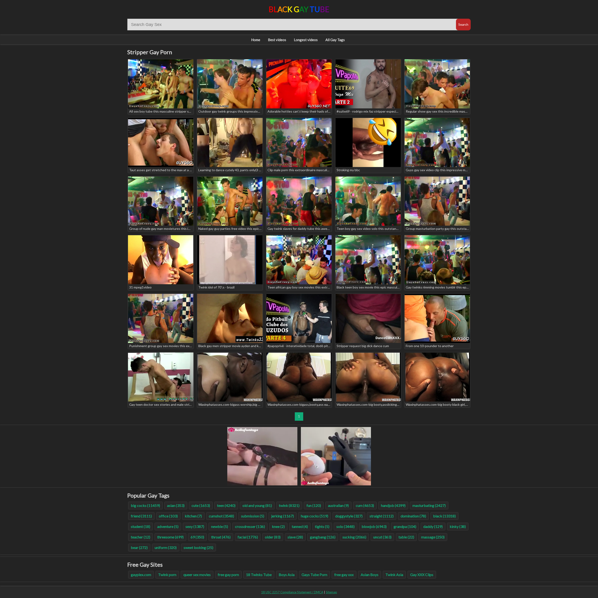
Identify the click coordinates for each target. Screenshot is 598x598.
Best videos (277, 40)
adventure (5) (167, 526)
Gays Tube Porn (314, 574)
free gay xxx (344, 574)
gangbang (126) (322, 537)
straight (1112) (382, 516)
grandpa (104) (405, 526)
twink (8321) (289, 505)
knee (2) (278, 526)
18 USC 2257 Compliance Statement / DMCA (292, 592)
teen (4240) (226, 505)
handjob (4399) (393, 505)
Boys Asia (287, 574)
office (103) (168, 516)
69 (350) (197, 537)
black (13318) (444, 516)
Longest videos (306, 40)
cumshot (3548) (221, 516)
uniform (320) (166, 547)
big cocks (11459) (145, 505)
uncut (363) (382, 537)
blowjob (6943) (374, 526)
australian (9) (338, 505)
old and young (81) (257, 505)
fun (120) (313, 505)
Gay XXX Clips (421, 574)
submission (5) (252, 516)
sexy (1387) (194, 526)
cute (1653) (201, 505)
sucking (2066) (354, 537)
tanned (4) (300, 526)
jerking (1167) (282, 516)
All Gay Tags (335, 40)
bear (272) (139, 547)
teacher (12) (140, 537)
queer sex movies (197, 574)
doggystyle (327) (349, 516)
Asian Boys (369, 574)
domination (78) (413, 516)
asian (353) (176, 505)
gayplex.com (141, 574)
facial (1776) (248, 537)
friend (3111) (141, 516)
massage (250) (433, 537)
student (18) (140, 526)
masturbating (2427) (429, 505)
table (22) (406, 537)
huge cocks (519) (314, 516)
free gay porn (228, 574)
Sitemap (331, 592)
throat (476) (221, 537)
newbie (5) (219, 526)
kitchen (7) (193, 516)
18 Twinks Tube (259, 574)
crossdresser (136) (250, 526)
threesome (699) (170, 537)
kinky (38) (458, 526)
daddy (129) (433, 526)
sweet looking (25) (198, 547)
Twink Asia (394, 574)
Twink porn (167, 574)
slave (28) (295, 537)
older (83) (273, 537)
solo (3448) (345, 526)
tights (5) (322, 526)
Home (255, 40)
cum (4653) (365, 505)
